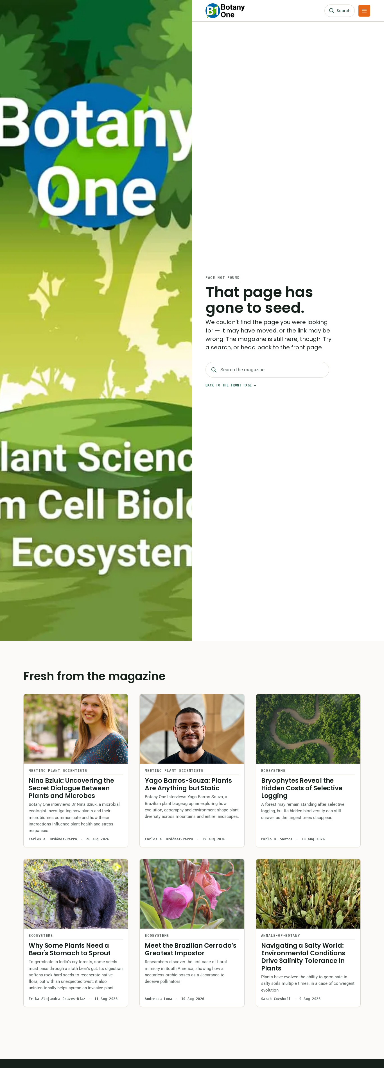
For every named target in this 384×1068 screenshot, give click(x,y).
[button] (364, 10)
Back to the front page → (230, 385)
